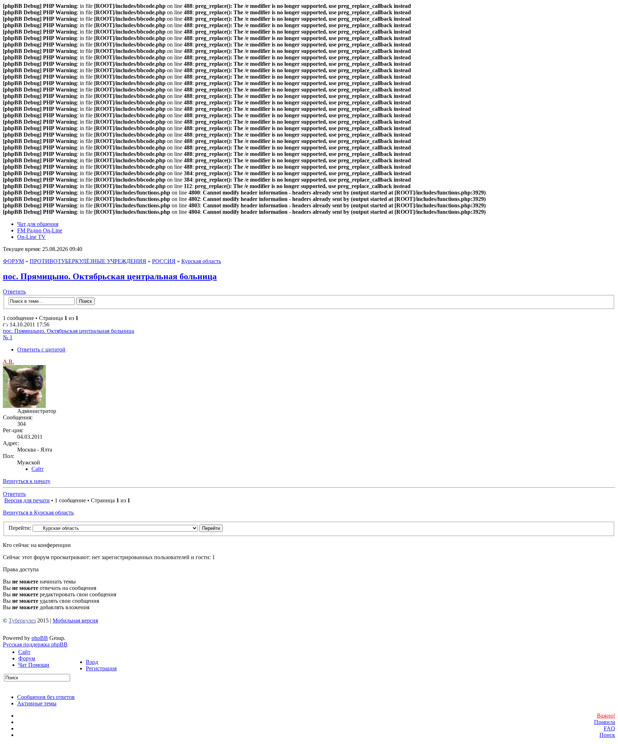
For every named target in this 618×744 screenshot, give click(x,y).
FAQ (609, 728)
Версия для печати (27, 500)
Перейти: (20, 528)
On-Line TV (31, 237)
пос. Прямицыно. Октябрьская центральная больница (110, 276)
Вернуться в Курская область (38, 512)
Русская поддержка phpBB (35, 644)
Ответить (14, 292)
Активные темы (37, 703)
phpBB (39, 638)
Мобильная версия (75, 620)
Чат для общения (37, 224)
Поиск (607, 735)
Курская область (201, 261)
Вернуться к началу (26, 481)
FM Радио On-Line (39, 230)
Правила (604, 722)
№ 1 (8, 337)
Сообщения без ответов (46, 697)
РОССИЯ (164, 261)
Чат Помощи (33, 665)
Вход (92, 662)
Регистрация (101, 668)
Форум (26, 658)
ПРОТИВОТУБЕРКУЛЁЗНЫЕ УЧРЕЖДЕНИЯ (88, 261)
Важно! (606, 716)
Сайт (24, 652)
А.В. (8, 362)
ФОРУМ (13, 261)
